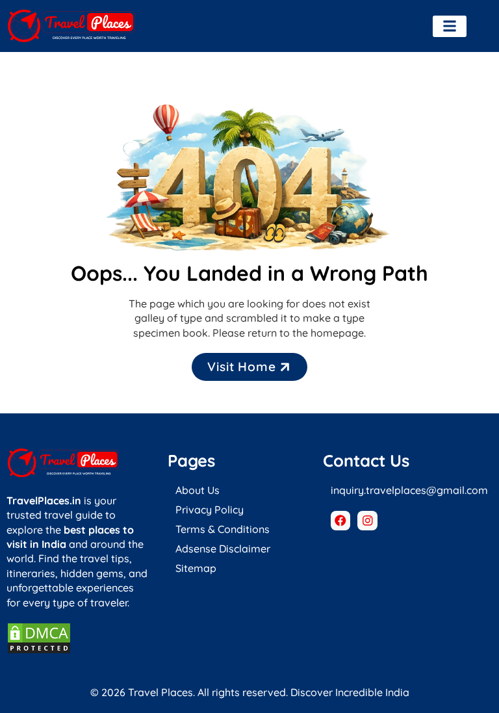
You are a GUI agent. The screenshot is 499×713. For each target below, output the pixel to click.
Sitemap (195, 568)
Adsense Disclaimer (222, 548)
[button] (450, 26)
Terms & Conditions (222, 529)
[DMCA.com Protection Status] (38, 650)
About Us (197, 490)
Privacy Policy (209, 509)
